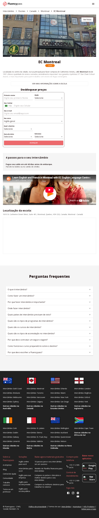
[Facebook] (69, 494)
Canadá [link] (33, 11)
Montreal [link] (45, 11)
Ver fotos (87, 19)
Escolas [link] (21, 11)
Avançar (34, 143)
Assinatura (77, 506)
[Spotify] (77, 494)
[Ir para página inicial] (13, 3)
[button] (50, 65)
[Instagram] (73, 494)
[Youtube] (77, 497)
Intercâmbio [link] (8, 11)
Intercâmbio (66, 506)
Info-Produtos (89, 506)
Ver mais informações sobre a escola (49, 83)
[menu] (93, 4)
